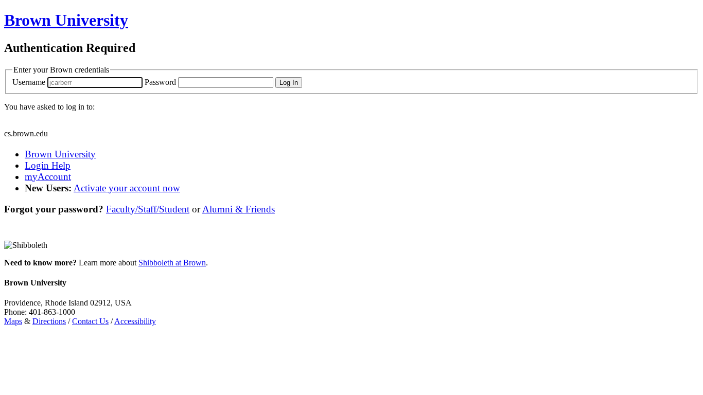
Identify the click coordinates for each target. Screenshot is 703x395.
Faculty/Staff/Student (147, 209)
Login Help (48, 165)
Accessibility (135, 321)
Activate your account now (127, 188)
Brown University (60, 154)
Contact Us (90, 321)
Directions (49, 321)
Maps (13, 321)
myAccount (48, 176)
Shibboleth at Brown (172, 262)
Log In (288, 82)
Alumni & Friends (238, 209)
